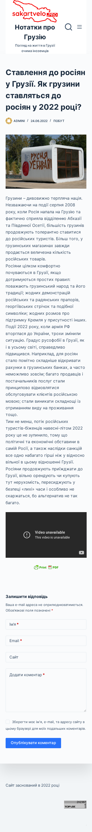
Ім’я (14, 624)
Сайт (13, 657)
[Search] (68, 27)
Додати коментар (27, 674)
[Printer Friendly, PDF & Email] (46, 567)
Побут (58, 121)
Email (15, 640)
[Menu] (79, 27)
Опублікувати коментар (33, 742)
